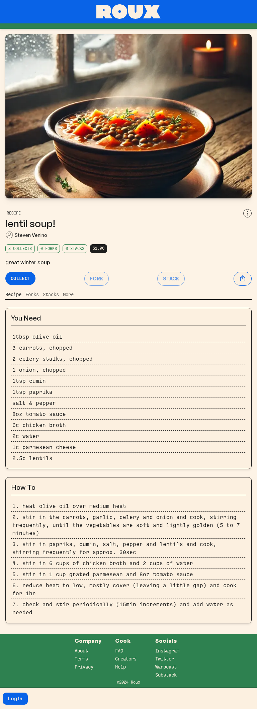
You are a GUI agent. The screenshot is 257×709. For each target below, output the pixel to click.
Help (120, 667)
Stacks (51, 294)
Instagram (167, 650)
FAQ (119, 650)
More (68, 294)
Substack (166, 675)
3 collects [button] (20, 248)
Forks (32, 294)
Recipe (13, 294)
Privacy (84, 667)
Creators (126, 658)
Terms (81, 658)
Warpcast (166, 667)
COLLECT (20, 278)
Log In (15, 698)
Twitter (164, 658)
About (81, 650)
